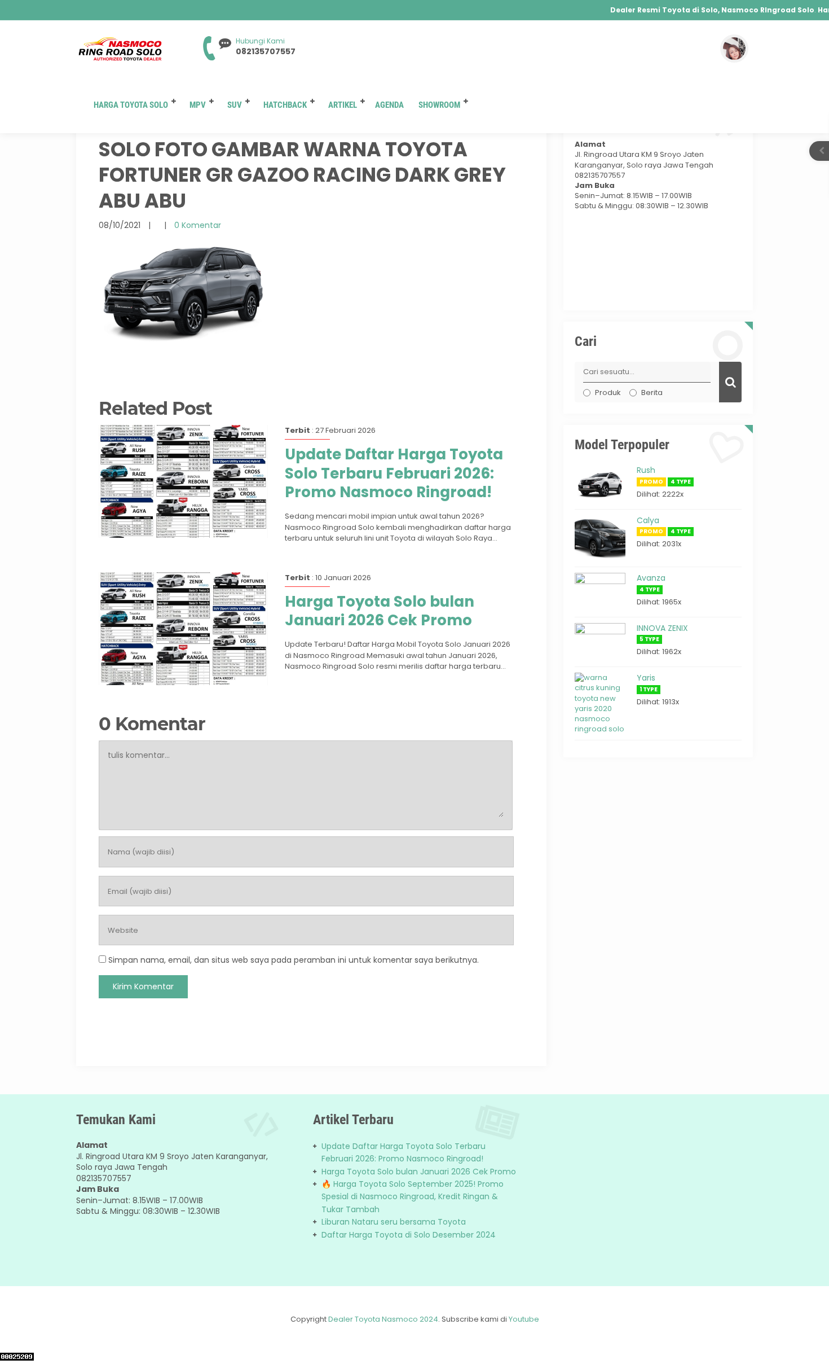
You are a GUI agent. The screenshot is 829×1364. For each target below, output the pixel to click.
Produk (608, 392)
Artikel (342, 105)
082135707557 (266, 51)
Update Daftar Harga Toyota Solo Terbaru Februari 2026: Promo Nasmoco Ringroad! (394, 473)
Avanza (651, 578)
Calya (648, 520)
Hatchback (285, 105)
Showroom (439, 105)
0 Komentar (197, 225)
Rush (646, 470)
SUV (234, 105)
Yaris (646, 677)
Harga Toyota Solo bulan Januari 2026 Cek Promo (379, 611)
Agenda (389, 105)
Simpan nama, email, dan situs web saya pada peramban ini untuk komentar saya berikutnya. (293, 960)
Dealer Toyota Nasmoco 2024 (383, 1319)
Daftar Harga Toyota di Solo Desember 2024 (408, 1234)
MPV (197, 105)
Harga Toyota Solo (131, 105)
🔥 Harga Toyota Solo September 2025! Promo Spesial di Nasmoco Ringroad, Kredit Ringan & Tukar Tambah (412, 1196)
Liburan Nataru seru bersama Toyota (393, 1221)
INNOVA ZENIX (662, 628)
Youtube (524, 1319)
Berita (652, 392)
